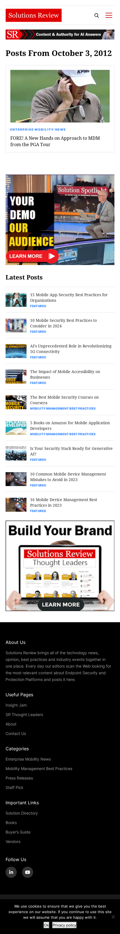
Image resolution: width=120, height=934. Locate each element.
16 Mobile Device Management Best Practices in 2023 (63, 502)
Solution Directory (22, 813)
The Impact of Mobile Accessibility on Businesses (65, 374)
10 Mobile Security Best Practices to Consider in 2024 (63, 323)
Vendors (13, 841)
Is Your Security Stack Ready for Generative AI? (71, 451)
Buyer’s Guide (18, 832)
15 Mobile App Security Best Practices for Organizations (69, 297)
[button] (60, 96)
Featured (38, 306)
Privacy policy (64, 925)
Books (11, 822)
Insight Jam (16, 705)
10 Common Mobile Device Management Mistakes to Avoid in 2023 (68, 476)
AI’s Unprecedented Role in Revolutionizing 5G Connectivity (71, 348)
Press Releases (19, 778)
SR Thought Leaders (24, 714)
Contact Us (16, 733)
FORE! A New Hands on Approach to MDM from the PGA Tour (55, 141)
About (11, 724)
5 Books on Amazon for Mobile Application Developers (70, 425)
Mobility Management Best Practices (63, 408)
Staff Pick (14, 787)
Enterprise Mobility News (38, 129)
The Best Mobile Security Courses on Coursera (64, 399)
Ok (46, 925)
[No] (113, 917)
